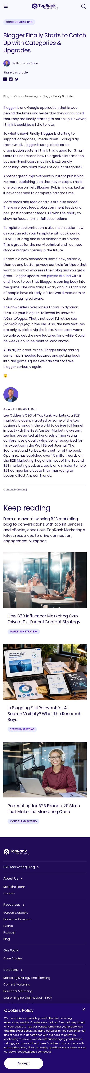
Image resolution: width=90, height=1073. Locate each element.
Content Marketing (19, 22)
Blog (6, 96)
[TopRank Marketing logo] (16, 852)
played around (59, 276)
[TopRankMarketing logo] (45, 6)
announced (74, 113)
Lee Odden (32, 63)
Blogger (9, 107)
